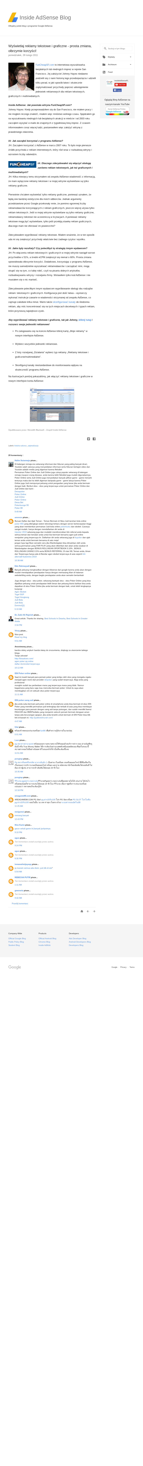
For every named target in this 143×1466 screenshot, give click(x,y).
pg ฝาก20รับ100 (48, 799)
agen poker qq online (24, 661)
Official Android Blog (47, 938)
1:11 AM (18, 885)
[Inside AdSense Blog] (45, 22)
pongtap (19, 759)
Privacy (123, 967)
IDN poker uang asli (24, 700)
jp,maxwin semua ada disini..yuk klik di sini (33, 868)
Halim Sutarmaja (23, 460)
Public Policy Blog (16, 942)
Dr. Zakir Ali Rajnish (24, 615)
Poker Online (20, 494)
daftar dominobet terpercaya (27, 664)
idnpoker (48, 680)
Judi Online (20, 497)
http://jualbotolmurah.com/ (41, 717)
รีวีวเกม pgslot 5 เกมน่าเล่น (26, 781)
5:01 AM (18, 734)
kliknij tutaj (85, 320)
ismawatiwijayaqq (23, 864)
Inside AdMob (45, 945)
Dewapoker (20, 491)
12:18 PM (19, 790)
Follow (119, 91)
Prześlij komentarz (20, 903)
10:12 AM (19, 668)
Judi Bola (19, 600)
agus (17, 838)
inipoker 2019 (21, 532)
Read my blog (21, 637)
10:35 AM (19, 771)
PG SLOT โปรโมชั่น (81, 799)
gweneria (19, 890)
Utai (17, 727)
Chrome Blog (44, 942)
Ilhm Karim (20, 825)
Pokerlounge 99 (22, 505)
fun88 (42, 731)
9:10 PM (18, 832)
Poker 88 (19, 508)
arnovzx (19, 517)
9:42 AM (18, 898)
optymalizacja (33, 446)
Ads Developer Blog (77, 938)
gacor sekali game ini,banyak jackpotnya (32, 828)
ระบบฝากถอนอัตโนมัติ (70, 802)
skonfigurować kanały (64, 302)
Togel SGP (19, 594)
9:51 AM (18, 641)
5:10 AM (18, 609)
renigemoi (20, 812)
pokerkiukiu (65, 526)
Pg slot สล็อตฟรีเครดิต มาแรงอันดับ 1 (31, 762)
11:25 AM (19, 806)
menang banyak (22, 815)
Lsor (17, 740)
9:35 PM (18, 858)
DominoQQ (20, 605)
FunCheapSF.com (45, 64)
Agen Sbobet (20, 592)
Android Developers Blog (80, 942)
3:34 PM (18, 625)
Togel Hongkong (22, 597)
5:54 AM (18, 871)
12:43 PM (19, 819)
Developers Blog (76, 945)
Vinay (18, 631)
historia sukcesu (20, 446)
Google (115, 967)
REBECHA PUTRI (23, 877)
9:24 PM (18, 845)
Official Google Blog (17, 938)
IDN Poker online (23, 673)
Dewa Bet (19, 502)
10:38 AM (19, 560)
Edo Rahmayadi (22, 566)
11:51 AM (19, 753)
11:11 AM (19, 694)
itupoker (78, 537)
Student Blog (14, 945)
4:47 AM (18, 721)
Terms (132, 967)
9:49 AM (18, 511)
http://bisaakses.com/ (24, 658)
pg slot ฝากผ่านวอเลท (24, 744)
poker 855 (19, 524)
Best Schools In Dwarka (54, 618)
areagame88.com (23, 796)
